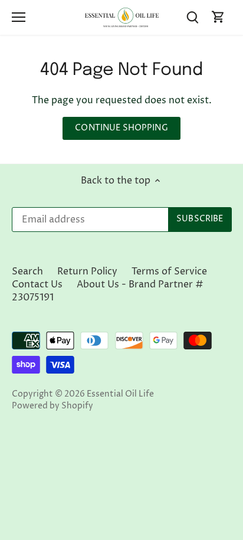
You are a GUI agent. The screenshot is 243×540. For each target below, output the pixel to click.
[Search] (192, 17)
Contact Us (37, 284)
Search (27, 271)
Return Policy (87, 271)
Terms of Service (169, 271)
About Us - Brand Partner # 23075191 (107, 291)
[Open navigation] (18, 17)
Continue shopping (121, 128)
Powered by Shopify (52, 406)
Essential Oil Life (120, 394)
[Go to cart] (218, 17)
